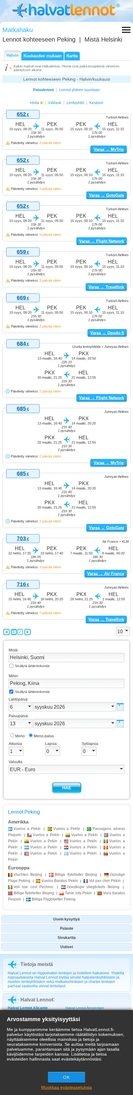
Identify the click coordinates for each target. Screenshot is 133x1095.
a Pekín (27, 829)
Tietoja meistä (36, 964)
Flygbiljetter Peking (53, 899)
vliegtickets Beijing (93, 887)
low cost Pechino (33, 887)
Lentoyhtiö (75, 103)
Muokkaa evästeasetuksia (66, 1087)
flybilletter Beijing (76, 874)
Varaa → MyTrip (109, 149)
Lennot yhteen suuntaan (79, 90)
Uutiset (66, 947)
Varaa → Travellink (106, 287)
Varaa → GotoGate (106, 195)
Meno (20, 736)
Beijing (28, 874)
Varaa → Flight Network (101, 241)
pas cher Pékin (105, 881)
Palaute (66, 928)
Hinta (34, 103)
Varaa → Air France (105, 573)
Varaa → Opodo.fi (107, 333)
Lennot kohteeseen (38, 39)
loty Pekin (78, 893)
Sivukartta (67, 938)
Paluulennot (43, 90)
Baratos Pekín (59, 881)
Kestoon (96, 103)
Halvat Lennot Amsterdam (84, 1008)
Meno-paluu (44, 736)
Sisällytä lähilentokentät (32, 666)
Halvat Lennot (36, 999)
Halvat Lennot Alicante (28, 1008)
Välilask (54, 103)
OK (66, 1077)
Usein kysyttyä (66, 919)
